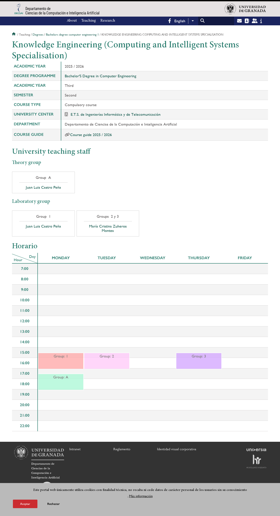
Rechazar (53, 504)
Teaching (88, 21)
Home (14, 34)
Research (107, 21)
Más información (141, 496)
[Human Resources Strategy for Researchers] (256, 461)
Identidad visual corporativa (176, 449)
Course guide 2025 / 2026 (91, 134)
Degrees (38, 34)
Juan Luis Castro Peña (43, 187)
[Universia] (256, 450)
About (72, 21)
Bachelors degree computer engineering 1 (72, 34)
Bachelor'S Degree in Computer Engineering (100, 76)
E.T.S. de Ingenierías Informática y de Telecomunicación (116, 114)
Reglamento (121, 449)
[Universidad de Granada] (245, 9)
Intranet (74, 449)
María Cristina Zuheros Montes (108, 228)
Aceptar (25, 504)
